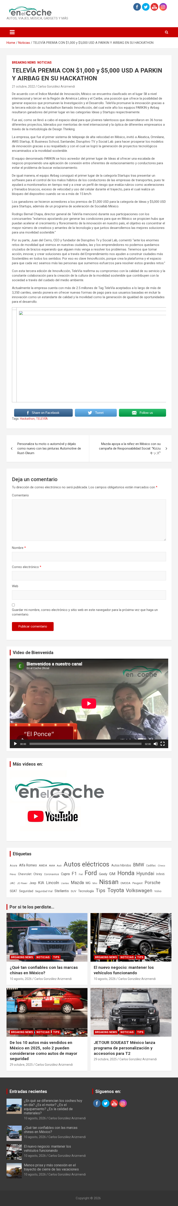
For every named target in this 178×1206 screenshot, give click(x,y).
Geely (103, 874)
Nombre (19, 548)
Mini (94, 883)
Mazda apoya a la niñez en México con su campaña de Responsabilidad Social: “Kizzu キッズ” (130, 448)
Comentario (20, 495)
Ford (91, 873)
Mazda (77, 882)
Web (15, 586)
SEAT (13, 891)
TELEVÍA (42, 418)
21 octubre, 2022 (23, 86)
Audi (59, 865)
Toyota (115, 890)
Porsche (152, 882)
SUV (73, 891)
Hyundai (145, 873)
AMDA (43, 865)
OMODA (125, 883)
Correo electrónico (26, 567)
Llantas (65, 883)
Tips (100, 890)
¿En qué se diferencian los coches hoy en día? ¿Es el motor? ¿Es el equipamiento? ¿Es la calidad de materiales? (53, 1107)
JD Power (22, 883)
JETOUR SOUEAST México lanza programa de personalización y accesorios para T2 (124, 1048)
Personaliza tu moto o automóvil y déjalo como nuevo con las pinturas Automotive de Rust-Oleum (49, 448)
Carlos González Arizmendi (56, 86)
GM (112, 873)
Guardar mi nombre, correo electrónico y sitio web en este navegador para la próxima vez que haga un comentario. (85, 612)
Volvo (158, 891)
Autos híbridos (121, 865)
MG (88, 883)
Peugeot (137, 883)
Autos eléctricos (86, 864)
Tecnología (86, 891)
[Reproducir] (15, 744)
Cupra (65, 874)
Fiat (81, 874)
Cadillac (151, 865)
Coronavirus (51, 874)
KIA (41, 882)
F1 (74, 873)
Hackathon (27, 418)
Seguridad (26, 891)
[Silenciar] (155, 744)
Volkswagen (139, 890)
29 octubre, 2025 (21, 1064)
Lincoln (52, 882)
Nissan (109, 882)
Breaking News (24, 62)
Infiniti (160, 874)
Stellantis (61, 891)
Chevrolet (24, 874)
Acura (13, 865)
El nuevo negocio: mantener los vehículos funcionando (124, 970)
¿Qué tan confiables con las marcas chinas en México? (44, 970)
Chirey (37, 874)
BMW (138, 865)
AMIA (52, 865)
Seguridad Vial (44, 891)
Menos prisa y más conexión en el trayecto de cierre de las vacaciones (51, 1167)
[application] (89, 703)
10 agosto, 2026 (21, 979)
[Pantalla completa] (162, 744)
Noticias (44, 62)
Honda (125, 873)
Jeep (32, 883)
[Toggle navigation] (12, 32)
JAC (12, 883)
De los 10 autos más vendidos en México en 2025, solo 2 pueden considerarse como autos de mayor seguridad (43, 1050)
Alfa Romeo (28, 865)
